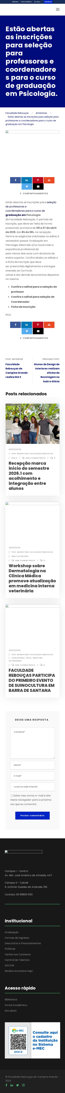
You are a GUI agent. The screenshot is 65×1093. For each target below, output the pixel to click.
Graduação (12, 932)
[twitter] (17, 1085)
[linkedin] (11, 1085)
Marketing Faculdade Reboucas (35, 453)
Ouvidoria (48, 2)
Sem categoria (20, 556)
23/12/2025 (14, 547)
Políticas (10, 949)
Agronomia (18, 658)
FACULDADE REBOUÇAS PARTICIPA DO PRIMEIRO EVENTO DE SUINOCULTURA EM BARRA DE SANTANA (32, 680)
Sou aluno (37, 2)
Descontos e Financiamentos (23, 943)
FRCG (14, 458)
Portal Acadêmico (26, 2)
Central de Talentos (17, 960)
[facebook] (6, 1085)
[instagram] (23, 1085)
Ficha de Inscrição (23, 307)
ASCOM (9, 965)
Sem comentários (36, 458)
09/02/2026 (15, 449)
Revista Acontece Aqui (18, 971)
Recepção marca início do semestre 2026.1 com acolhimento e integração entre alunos (29, 475)
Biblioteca (15, 2)
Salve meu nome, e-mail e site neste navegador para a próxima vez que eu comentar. (30, 800)
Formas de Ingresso (17, 938)
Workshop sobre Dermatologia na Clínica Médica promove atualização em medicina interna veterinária (32, 578)
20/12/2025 (15, 650)
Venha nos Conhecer (18, 954)
